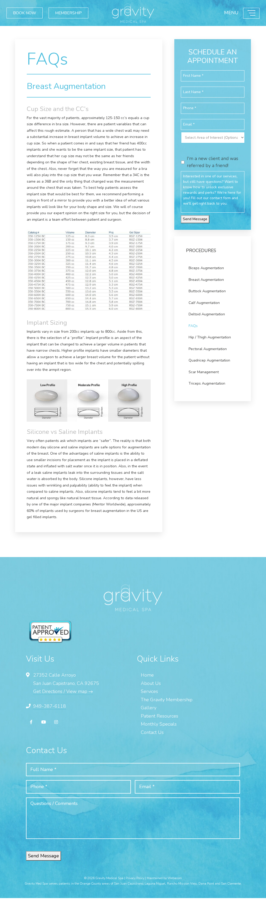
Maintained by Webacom (164, 878)
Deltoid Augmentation (207, 314)
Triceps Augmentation (207, 383)
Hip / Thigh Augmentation (210, 337)
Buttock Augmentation (207, 291)
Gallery (148, 708)
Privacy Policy (135, 878)
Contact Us (152, 732)
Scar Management (204, 372)
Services (149, 691)
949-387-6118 (49, 706)
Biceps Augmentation (206, 268)
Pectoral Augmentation (208, 348)
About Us (151, 683)
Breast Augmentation (206, 279)
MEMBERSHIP (76, 13)
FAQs (193, 325)
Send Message (195, 219)
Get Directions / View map (61, 691)
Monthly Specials (159, 724)
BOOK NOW (27, 13)
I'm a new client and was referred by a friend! (212, 162)
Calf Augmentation (204, 302)
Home (147, 675)
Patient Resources (159, 716)
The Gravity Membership (166, 700)
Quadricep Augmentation (209, 360)
